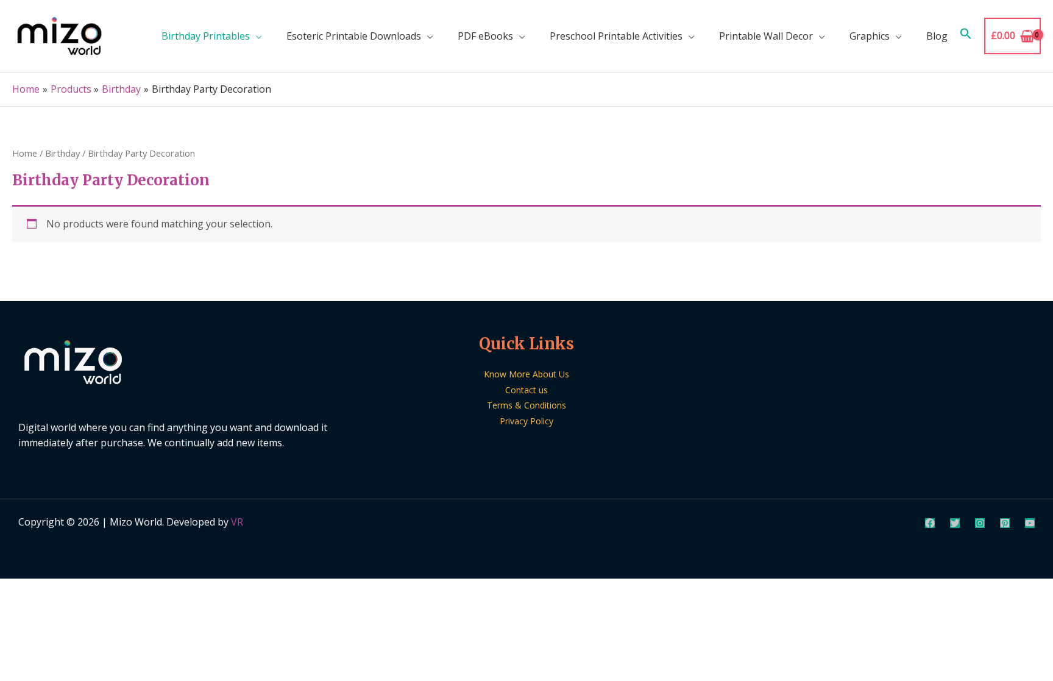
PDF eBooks (485, 36)
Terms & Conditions (526, 405)
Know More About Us (526, 374)
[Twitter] (955, 523)
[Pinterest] (1005, 523)
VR (237, 522)
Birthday (62, 153)
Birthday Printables (205, 36)
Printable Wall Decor (766, 36)
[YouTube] (1030, 523)
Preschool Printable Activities (616, 36)
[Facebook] (930, 523)
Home (24, 153)
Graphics (869, 36)
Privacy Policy (526, 421)
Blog (937, 36)
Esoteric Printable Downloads (353, 36)
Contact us (526, 390)
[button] (966, 36)
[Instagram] (980, 523)
